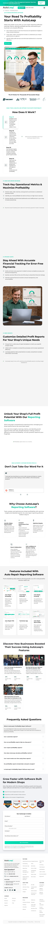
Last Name (27, 816)
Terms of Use (11, 846)
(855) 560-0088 (29, 7)
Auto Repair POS (9, 621)
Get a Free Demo (24, 842)
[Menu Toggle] (44, 8)
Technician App (23, 621)
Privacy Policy (17, 846)
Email (6, 821)
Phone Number (9, 826)
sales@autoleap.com (13, 876)
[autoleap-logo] (10, 8)
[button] (21, 8)
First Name (8, 816)
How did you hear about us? (12, 835)
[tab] (10, 122)
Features (7, 10)
